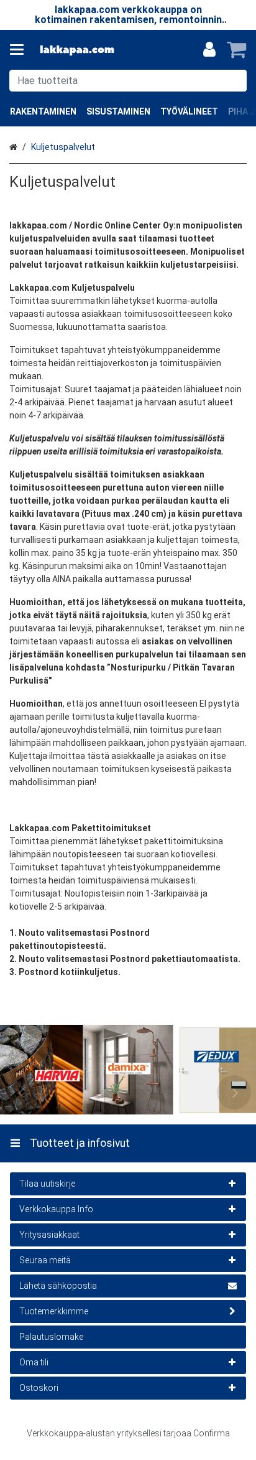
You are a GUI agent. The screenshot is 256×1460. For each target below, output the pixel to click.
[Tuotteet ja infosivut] (20, 50)
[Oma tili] (209, 50)
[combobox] (128, 81)
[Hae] (234, 81)
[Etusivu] (77, 50)
